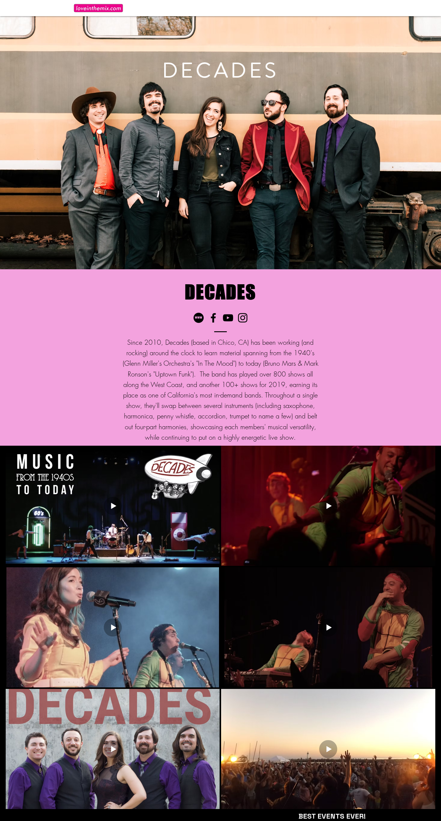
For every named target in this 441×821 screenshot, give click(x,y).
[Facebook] (213, 318)
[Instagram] (242, 318)
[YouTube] (228, 318)
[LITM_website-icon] (198, 318)
